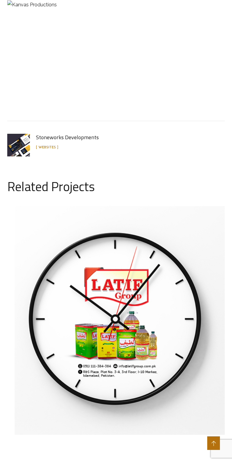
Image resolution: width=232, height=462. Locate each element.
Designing (124, 82)
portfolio (62, 82)
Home (36, 82)
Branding (93, 82)
